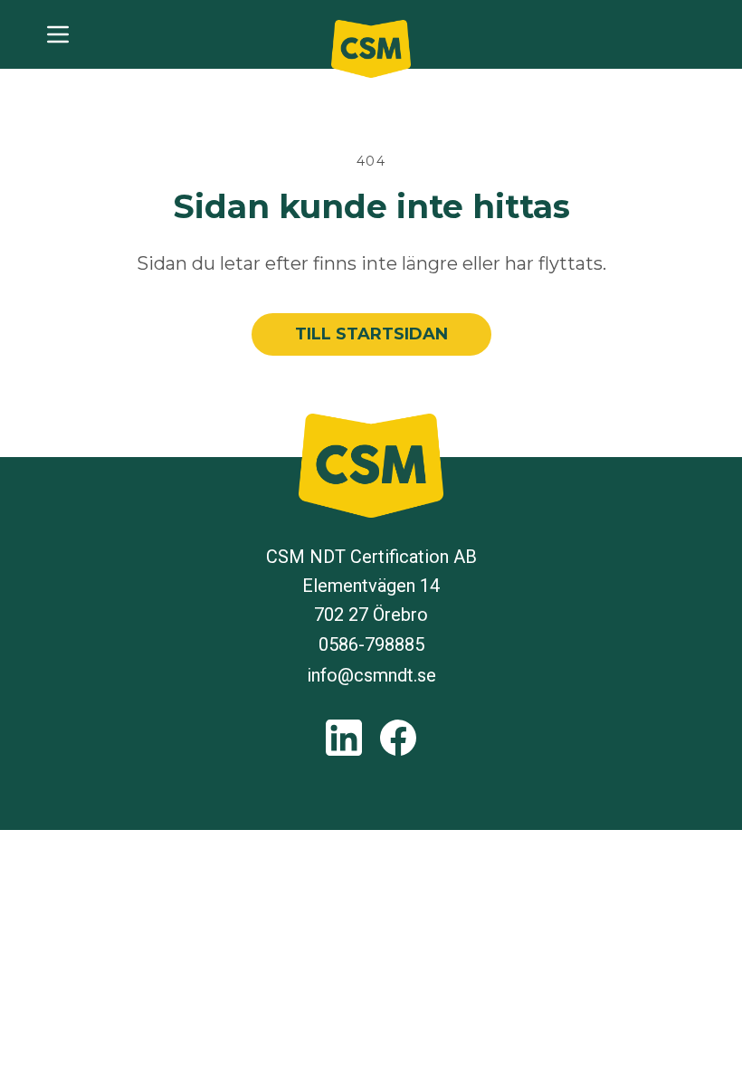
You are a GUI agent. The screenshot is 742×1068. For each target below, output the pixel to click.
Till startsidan (371, 334)
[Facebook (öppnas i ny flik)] (398, 738)
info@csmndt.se (371, 675)
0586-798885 (371, 644)
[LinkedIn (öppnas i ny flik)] (344, 738)
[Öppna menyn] (58, 34)
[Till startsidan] (371, 48)
